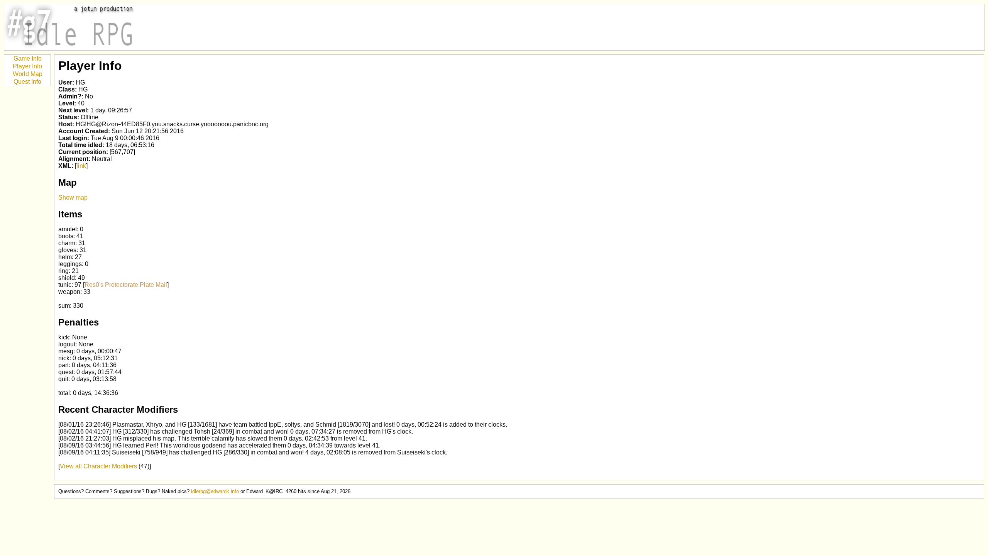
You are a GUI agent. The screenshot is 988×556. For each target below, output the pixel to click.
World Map (27, 74)
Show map (73, 197)
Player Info (27, 66)
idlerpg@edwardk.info (215, 491)
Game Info (28, 58)
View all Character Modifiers (98, 466)
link (81, 166)
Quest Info (27, 81)
